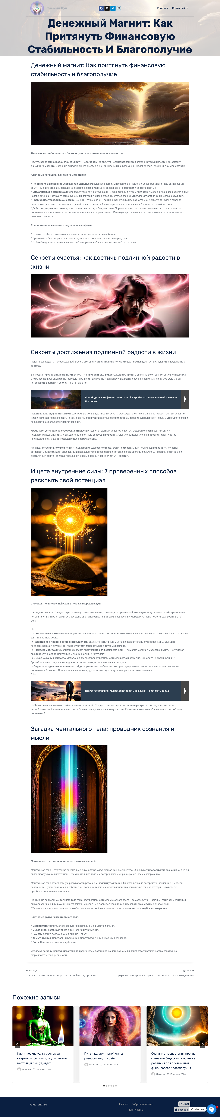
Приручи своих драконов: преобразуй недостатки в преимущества (155, 973)
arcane (28, 1069)
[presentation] (42, 1026)
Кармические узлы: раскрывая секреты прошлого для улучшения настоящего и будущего (42, 1058)
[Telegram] (113, 8)
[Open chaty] (212, 1109)
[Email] (107, 8)
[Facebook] (101, 8)
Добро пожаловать (142, 1104)
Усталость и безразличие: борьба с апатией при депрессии (61, 973)
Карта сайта (180, 8)
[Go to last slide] (17, 1044)
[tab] (104, 1086)
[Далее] (202, 1044)
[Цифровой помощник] (118, 8)
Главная (162, 8)
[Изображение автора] (19, 1069)
